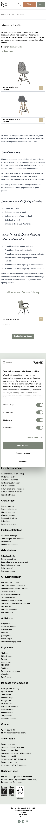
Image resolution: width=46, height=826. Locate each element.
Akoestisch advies (8, 515)
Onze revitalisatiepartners (11, 594)
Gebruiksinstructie (8, 556)
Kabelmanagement (8, 524)
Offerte (29, 4)
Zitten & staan (6, 656)
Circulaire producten (9, 609)
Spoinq (11, 15)
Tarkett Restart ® (8, 597)
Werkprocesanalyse (8, 477)
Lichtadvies (5, 521)
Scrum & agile (6, 639)
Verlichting (5, 668)
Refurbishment (7, 568)
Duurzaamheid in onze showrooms (14, 588)
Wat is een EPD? (7, 612)
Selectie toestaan (23, 453)
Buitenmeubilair (7, 713)
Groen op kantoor (8, 703)
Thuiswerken (6, 695)
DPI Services (6, 542)
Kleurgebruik (6, 701)
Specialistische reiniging (10, 565)
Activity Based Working (10, 689)
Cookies (23, 812)
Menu (41, 5)
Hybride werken (7, 691)
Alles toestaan (23, 445)
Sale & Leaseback (8, 486)
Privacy (4, 659)
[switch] (39, 412)
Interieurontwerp (7, 506)
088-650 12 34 (9, 730)
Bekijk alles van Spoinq (23, 336)
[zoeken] (19, 4)
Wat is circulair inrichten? (10, 582)
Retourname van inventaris (11, 492)
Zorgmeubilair (6, 715)
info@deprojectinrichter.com (14, 733)
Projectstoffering (8, 495)
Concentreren (6, 630)
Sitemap (23, 817)
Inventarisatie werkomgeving (12, 474)
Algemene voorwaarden (23, 810)
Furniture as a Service (9, 480)
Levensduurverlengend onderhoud (14, 562)
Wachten (4, 633)
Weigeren (23, 461)
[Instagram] (27, 821)
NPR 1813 (5, 665)
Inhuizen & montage (9, 536)
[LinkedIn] (23, 821)
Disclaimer (23, 815)
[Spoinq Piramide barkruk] (23, 108)
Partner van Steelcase (9, 707)
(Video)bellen (6, 636)
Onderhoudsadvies (8, 559)
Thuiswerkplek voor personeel (12, 539)
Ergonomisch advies (9, 518)
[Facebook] (19, 821)
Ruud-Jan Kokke (16, 47)
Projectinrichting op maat (11, 642)
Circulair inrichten (8, 512)
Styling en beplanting (9, 509)
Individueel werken (8, 627)
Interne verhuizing (8, 571)
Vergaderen (5, 624)
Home (3, 15)
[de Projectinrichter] (4, 5)
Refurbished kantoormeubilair (12, 489)
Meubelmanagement (9, 545)
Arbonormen (6, 662)
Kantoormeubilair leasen (10, 483)
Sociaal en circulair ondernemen (13, 585)
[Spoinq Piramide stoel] (23, 76)
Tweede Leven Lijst (8, 591)
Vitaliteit (4, 653)
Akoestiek (5, 674)
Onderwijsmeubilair (8, 719)
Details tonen (32, 437)
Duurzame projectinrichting (11, 600)
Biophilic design (7, 697)
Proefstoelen (6, 677)
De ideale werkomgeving (10, 671)
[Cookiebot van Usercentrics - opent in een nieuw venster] (32, 362)
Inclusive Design (7, 709)
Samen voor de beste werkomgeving (15, 603)
